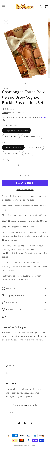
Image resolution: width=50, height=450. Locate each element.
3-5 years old (35, 147)
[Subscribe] (41, 413)
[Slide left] (19, 83)
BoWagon (21, 445)
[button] (3, 7)
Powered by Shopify (30, 445)
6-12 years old (11, 153)
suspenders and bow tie (16, 130)
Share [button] (7, 317)
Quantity (5, 160)
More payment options (25, 189)
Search (9, 373)
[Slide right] (31, 83)
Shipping (5, 112)
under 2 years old (13, 147)
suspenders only (32, 136)
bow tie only (11, 136)
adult (27, 153)
